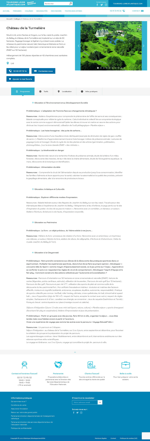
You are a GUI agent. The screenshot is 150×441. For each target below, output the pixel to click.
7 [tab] (115, 68)
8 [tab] (118, 68)
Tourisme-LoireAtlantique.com (127, 3)
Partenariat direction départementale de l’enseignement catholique (32, 417)
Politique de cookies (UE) (128, 438)
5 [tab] (110, 68)
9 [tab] (121, 68)
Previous (78, 46)
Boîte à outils (125, 373)
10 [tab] (124, 68)
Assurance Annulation (19, 408)
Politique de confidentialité (21, 428)
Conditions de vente (18, 405)
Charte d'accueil (92, 373)
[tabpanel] (111, 45)
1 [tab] (98, 68)
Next (143, 46)
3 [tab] (104, 68)
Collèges (17, 18)
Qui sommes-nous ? (18, 401)
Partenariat (58, 373)
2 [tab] (101, 68)
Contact (136, 10)
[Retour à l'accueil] (21, 3)
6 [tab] (112, 68)
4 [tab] (107, 68)
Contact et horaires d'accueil (24, 373)
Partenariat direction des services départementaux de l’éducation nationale (32, 423)
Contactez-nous (45, 71)
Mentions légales (101, 438)
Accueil (9, 18)
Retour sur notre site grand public (24, 412)
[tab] (22, 91)
